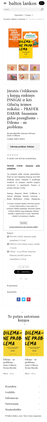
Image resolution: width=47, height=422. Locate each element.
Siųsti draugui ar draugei (26, 279)
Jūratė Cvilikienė (13, 135)
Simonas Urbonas (28, 133)
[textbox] (21, 9)
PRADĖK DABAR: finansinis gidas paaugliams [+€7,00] (23, 238)
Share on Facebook (18, 299)
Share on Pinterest (28, 299)
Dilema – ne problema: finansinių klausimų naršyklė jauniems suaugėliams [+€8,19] (23, 255)
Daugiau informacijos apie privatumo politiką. (23, 227)
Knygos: (10, 233)
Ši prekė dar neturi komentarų (21, 159)
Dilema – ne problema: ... (9, 361)
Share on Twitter (23, 299)
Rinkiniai (30, 147)
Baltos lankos (19, 139)
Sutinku (23, 223)
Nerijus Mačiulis (13, 133)
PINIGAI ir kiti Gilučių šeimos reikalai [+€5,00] (25, 246)
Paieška (42, 9)
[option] (13, 352)
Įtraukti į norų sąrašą (21, 279)
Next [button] (25, 324)
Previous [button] (22, 312)
